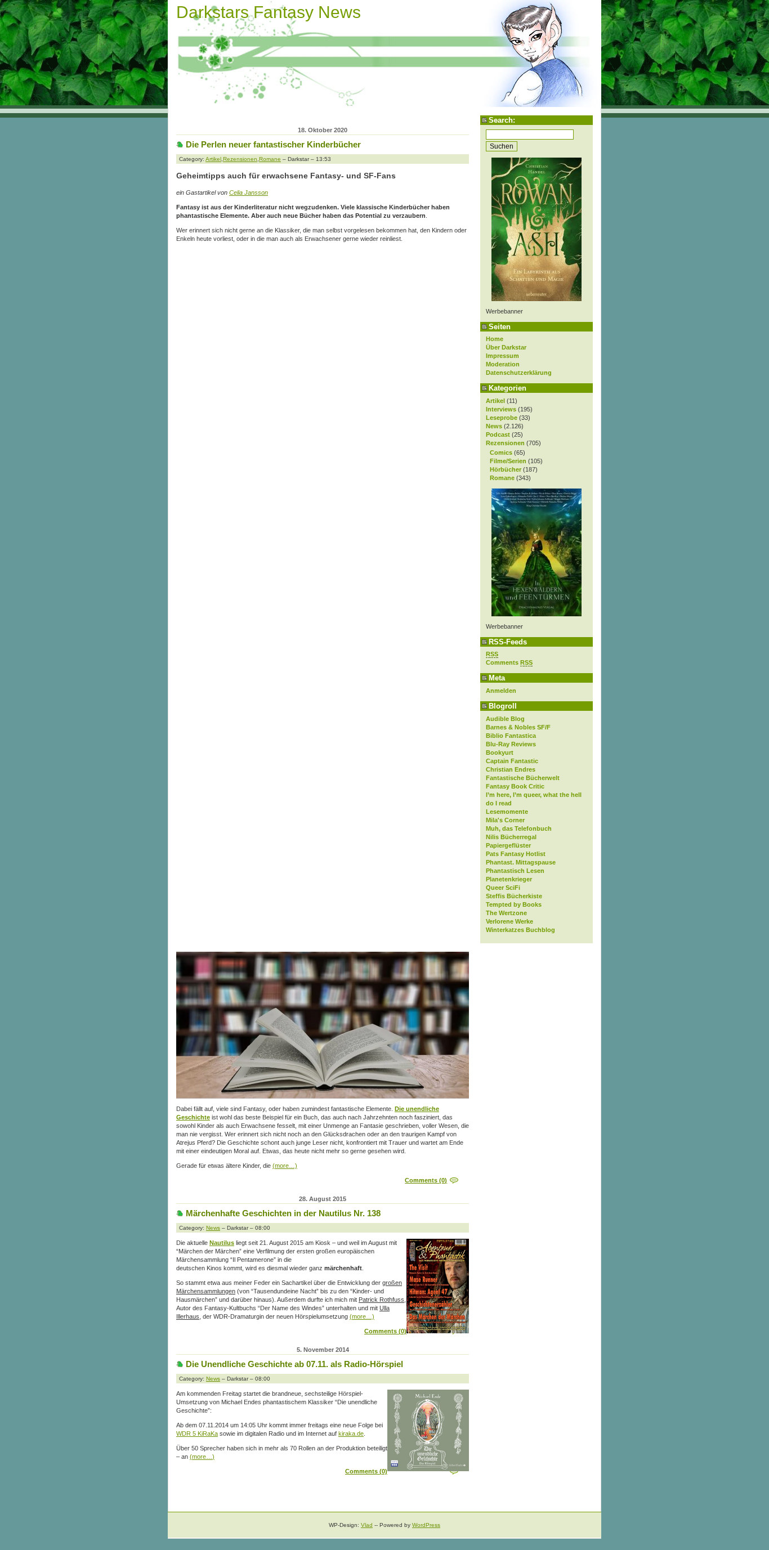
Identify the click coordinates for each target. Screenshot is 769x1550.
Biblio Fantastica (511, 735)
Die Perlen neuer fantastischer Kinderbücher (273, 144)
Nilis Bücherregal (511, 837)
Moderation (503, 364)
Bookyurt (499, 752)
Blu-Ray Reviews (511, 744)
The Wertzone (506, 913)
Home (494, 338)
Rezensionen (505, 443)
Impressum (502, 355)
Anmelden (501, 690)
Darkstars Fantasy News (268, 12)
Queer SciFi (503, 887)
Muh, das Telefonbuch (519, 828)
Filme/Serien (508, 461)
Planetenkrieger (509, 879)
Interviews (501, 409)
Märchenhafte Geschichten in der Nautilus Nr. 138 (283, 1213)
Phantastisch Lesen (515, 870)
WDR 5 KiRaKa (197, 1433)
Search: (502, 120)
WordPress (426, 1525)
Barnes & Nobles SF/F (518, 727)
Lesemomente (507, 811)
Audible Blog (505, 718)
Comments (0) (426, 1180)
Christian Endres (510, 769)
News (494, 426)
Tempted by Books (514, 904)
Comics (501, 452)
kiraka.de (351, 1433)
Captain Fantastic (512, 761)
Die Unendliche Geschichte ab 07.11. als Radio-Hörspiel (294, 1364)
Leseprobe (501, 417)
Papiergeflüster (508, 845)
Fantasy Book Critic (515, 786)
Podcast (498, 434)
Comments (509, 662)
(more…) (284, 1165)
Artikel (495, 400)
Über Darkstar (506, 347)
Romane (502, 477)
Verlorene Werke (509, 921)
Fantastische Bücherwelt (523, 777)
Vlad (367, 1525)
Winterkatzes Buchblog (520, 929)
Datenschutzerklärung (519, 372)
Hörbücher (505, 469)
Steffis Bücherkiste (514, 896)
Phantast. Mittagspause (521, 862)
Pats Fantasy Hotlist (516, 853)
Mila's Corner (505, 820)
